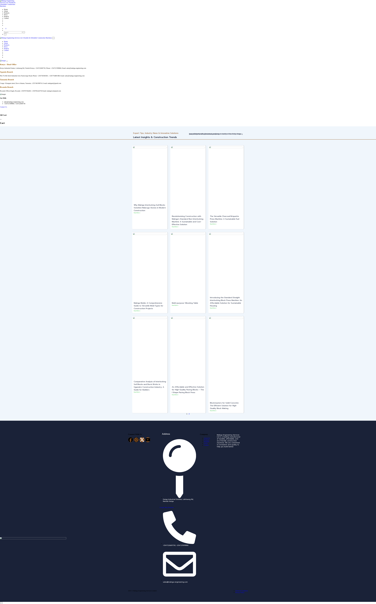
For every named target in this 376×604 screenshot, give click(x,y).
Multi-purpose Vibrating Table (185, 303)
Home (6, 9)
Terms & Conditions (241, 591)
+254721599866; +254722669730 (14, 103)
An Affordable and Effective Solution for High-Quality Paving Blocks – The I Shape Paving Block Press (188, 390)
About (6, 11)
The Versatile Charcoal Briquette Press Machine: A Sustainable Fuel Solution (224, 219)
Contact (6, 18)
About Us (207, 438)
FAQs (206, 443)
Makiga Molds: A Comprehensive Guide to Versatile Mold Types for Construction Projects (148, 306)
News (6, 15)
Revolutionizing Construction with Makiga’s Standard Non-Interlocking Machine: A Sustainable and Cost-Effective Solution (187, 220)
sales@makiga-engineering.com (14, 102)
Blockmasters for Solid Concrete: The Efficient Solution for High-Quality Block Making (224, 406)
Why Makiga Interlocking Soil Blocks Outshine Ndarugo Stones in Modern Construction (150, 208)
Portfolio (206, 441)
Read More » (137, 213)
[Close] (53, 38)
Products (6, 13)
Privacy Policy (239, 592)
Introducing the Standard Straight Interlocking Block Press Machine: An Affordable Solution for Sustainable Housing (226, 301)
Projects (6, 16)
